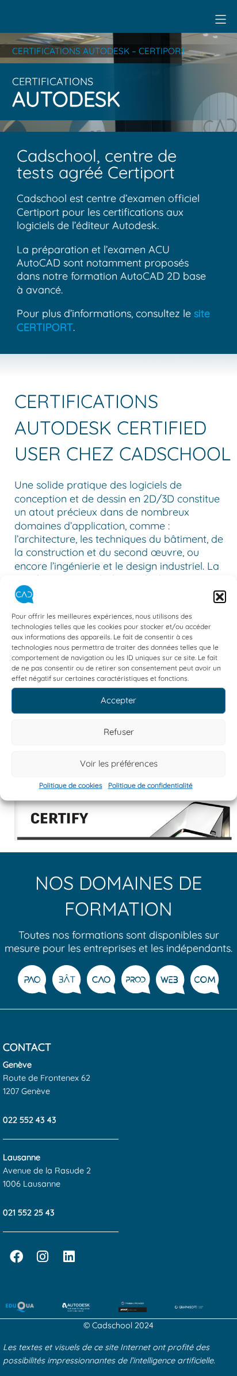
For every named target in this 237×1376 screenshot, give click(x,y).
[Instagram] (42, 1257)
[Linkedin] (69, 1257)
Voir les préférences (119, 763)
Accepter (118, 700)
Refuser (119, 732)
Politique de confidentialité (150, 785)
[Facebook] (16, 1257)
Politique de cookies (70, 785)
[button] (219, 597)
